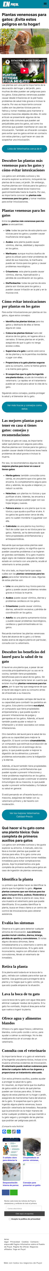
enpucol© (8, 1244)
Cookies (25, 1242)
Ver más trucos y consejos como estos (24, 407)
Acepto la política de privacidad (25, 1219)
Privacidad (15, 1242)
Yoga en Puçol (19, 1249)
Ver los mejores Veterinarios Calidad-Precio (24, 815)
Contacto (34, 1242)
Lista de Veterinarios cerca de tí (24, 148)
